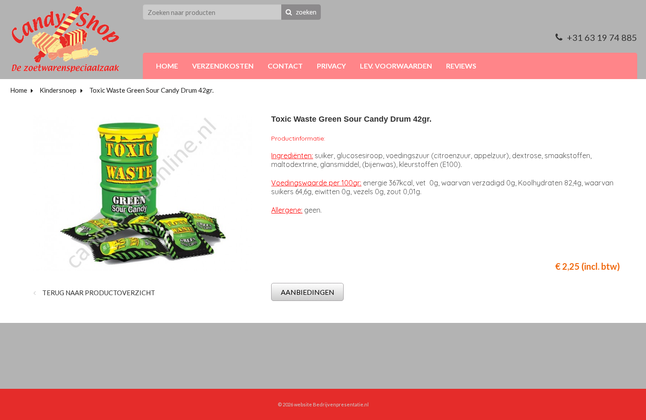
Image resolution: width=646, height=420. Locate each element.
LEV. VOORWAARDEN (396, 66)
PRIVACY (331, 66)
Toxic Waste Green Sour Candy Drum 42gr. (151, 90)
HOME (167, 66)
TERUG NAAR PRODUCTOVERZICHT (98, 293)
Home (18, 90)
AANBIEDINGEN (307, 292)
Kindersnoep (58, 90)
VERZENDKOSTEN (223, 66)
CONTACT (285, 66)
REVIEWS (461, 66)
